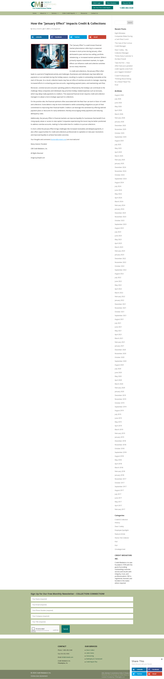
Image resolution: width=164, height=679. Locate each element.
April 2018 (118, 464)
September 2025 (120, 137)
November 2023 (120, 217)
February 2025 (120, 160)
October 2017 (119, 483)
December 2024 (120, 167)
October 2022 (119, 266)
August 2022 (119, 274)
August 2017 (119, 490)
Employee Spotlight (122, 530)
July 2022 (118, 277)
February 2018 (120, 471)
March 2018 (119, 467)
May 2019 (118, 422)
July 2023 (118, 232)
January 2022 (119, 300)
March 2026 (119, 114)
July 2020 (118, 369)
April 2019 (118, 426)
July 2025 (118, 144)
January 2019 (119, 437)
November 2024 (120, 171)
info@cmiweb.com (67, 657)
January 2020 (119, 391)
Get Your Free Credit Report (102, 8)
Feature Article (120, 534)
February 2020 (120, 388)
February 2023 (120, 251)
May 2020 (118, 376)
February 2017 (120, 509)
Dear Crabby (119, 526)
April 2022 (118, 289)
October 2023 (119, 220)
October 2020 (119, 357)
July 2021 (118, 323)
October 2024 (119, 175)
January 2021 (119, 346)
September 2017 (120, 486)
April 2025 (118, 152)
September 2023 (120, 224)
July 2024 (118, 186)
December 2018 (120, 441)
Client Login (97, 3)
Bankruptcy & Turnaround (94, 659)
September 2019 (120, 407)
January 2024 (119, 209)
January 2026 (119, 122)
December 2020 (120, 350)
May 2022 (118, 285)
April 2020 (118, 380)
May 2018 (118, 460)
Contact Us (94, 13)
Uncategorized (55, 29)
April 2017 (118, 505)
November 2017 (120, 479)
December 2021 (120, 304)
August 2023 (119, 228)
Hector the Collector (122, 538)
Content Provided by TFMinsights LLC (113, 677)
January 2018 (119, 475)
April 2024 (118, 198)
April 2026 (118, 110)
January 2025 (119, 163)
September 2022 (120, 270)
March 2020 (119, 384)
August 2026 (119, 95)
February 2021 (120, 342)
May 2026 (118, 106)
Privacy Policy (129, 673)
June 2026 (118, 103)
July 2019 (118, 414)
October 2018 (119, 448)
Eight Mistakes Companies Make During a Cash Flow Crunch (123, 36)
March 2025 (119, 156)
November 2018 (120, 445)
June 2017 (118, 498)
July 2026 (118, 99)
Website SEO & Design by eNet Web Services (117, 674)
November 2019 (120, 399)
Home (34, 13)
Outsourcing (90, 656)
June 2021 (118, 327)
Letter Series (90, 653)
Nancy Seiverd (37, 29)
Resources (84, 13)
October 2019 (119, 403)
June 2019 (118, 418)
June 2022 (118, 281)
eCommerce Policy (117, 673)
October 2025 (119, 133)
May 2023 (118, 239)
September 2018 (120, 452)
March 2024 (119, 201)
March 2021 (119, 338)
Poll (116, 542)
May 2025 (118, 148)
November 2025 (120, 129)
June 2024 (118, 190)
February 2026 (120, 118)
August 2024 (119, 182)
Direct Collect (90, 650)
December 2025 (120, 125)
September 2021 (120, 315)
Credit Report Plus (91, 662)
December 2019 (120, 395)
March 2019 (119, 429)
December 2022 (120, 258)
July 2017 (118, 494)
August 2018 (119, 456)
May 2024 (118, 194)
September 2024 (120, 179)
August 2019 (119, 410)
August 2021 (119, 319)
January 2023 (119, 255)
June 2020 (118, 372)
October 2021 (119, 312)
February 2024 (120, 205)
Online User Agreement (39, 676)
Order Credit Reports (68, 13)
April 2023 (118, 243)
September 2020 (120, 361)
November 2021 (120, 308)
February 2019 (120, 433)
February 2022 (120, 296)
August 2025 (119, 141)
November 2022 (120, 262)
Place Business (112, 3)
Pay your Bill (127, 3)
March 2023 (119, 247)
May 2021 (118, 331)
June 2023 (118, 236)
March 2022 (119, 293)
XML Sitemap (106, 673)
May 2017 (118, 502)
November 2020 (120, 353)
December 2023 (120, 213)
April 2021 (118, 334)
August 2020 (119, 365)
